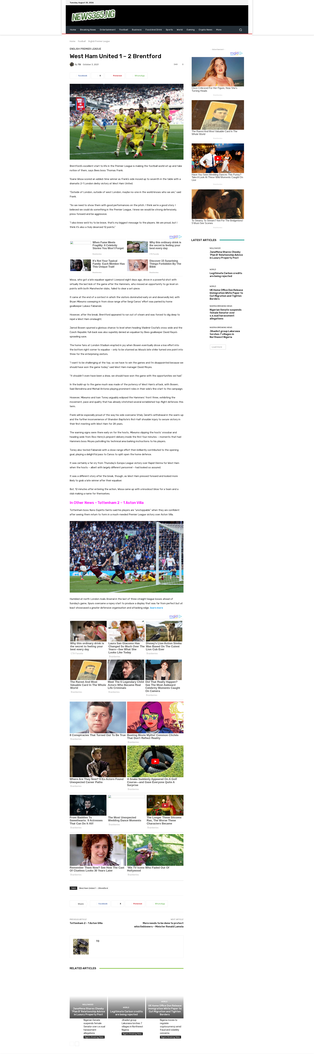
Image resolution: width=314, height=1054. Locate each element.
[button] (240, 29)
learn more (156, 607)
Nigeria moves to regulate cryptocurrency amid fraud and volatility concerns (170, 1026)
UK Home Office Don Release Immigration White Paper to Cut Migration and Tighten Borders (165, 1010)
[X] (234, 3)
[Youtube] (242, 3)
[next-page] (77, 1044)
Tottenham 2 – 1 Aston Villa (86, 923)
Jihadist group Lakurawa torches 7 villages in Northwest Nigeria (225, 334)
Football (82, 41)
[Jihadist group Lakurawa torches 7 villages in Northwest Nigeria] (113, 1022)
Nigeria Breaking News (94, 1037)
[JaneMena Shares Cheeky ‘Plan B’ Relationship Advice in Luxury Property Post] (88, 996)
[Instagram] (231, 3)
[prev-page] (72, 1044)
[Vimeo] (238, 3)
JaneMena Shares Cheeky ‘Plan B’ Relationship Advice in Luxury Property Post (88, 1011)
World (126, 1007)
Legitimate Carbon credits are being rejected (126, 1013)
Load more (217, 347)
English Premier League (99, 41)
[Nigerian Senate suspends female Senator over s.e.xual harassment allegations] (75, 1022)
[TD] (72, 64)
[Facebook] (227, 3)
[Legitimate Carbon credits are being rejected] (126, 996)
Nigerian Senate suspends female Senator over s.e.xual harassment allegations (94, 1026)
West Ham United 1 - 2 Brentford (93, 888)
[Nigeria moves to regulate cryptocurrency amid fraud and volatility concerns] (151, 1022)
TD (79, 64)
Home (72, 41)
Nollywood (87, 1004)
